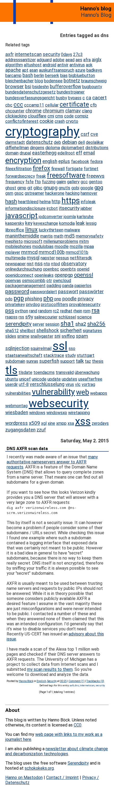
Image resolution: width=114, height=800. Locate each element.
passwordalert (43, 291)
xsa (71, 423)
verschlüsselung (47, 384)
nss (39, 263)
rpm (86, 310)
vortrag (88, 384)
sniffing (68, 336)
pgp (19, 298)
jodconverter (51, 216)
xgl (44, 423)
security (51, 54)
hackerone (54, 193)
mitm (84, 241)
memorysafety (89, 236)
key (28, 223)
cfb (93, 105)
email (89, 153)
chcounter (14, 110)
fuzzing (48, 181)
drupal (25, 153)
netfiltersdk (81, 257)
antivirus (77, 64)
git (29, 187)
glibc (37, 187)
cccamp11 (34, 105)
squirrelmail (40, 348)
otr (49, 280)
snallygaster (41, 336)
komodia (67, 223)
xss (83, 421)
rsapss (11, 317)
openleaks (44, 275)
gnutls (64, 187)
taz (88, 361)
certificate (74, 104)
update (54, 379)
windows (37, 412)
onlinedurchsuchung (23, 269)
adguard (44, 59)
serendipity (18, 324)
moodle (62, 246)
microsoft (33, 241)
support (67, 361)
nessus (62, 257)
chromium (53, 110)
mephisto (14, 241)
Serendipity (78, 763)
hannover (89, 193)
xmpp (61, 423)
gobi (75, 187)
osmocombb (33, 280)
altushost (33, 64)
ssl (60, 346)
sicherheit (71, 330)
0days (66, 54)
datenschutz (39, 142)
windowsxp (56, 412)
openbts (68, 269)
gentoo (95, 181)
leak (80, 223)
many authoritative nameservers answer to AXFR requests (52, 462)
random (45, 310)
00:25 (63, 681)
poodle (69, 298)
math (58, 236)
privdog (33, 304)
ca (88, 97)
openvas (13, 280)
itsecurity (69, 208)
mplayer (12, 252)
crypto (72, 121)
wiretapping (79, 412)
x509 (34, 423)
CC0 (77, 725)
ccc (18, 104)
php (48, 298)
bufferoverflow (65, 86)
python (21, 310)
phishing (33, 298)
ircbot (52, 208)
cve (94, 134)
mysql (33, 257)
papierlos (82, 285)
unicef (25, 379)
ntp (47, 263)
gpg (98, 187)
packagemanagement (25, 285)
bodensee (53, 80)
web (82, 392)
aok (89, 64)
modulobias (43, 246)
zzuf (41, 429)
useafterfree (90, 379)
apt (25, 70)
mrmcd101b (77, 252)
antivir (62, 64)
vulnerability (53, 392)
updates (69, 379)
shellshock (47, 330)
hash (11, 201)
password (17, 291)
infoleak (88, 201)
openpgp (64, 275)
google (86, 187)
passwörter (91, 291)
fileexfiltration (18, 168)
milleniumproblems (60, 241)
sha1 (67, 323)
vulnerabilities (18, 393)
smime (23, 336)
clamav (73, 110)
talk (80, 361)
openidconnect (19, 275)
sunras (32, 361)
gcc (84, 181)
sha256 (96, 324)
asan (33, 70)
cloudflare (37, 116)
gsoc (19, 193)
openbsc (51, 269)
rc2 (56, 310)
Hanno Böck (26, 681)
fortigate (74, 168)
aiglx (97, 59)
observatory (73, 263)
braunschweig (94, 80)
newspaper (15, 263)
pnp (57, 298)
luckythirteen (51, 229)
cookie (47, 121)
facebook (80, 161)
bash (28, 75)
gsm (9, 193)
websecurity (59, 403)
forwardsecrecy (20, 176)
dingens (37, 147)
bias (64, 75)
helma (45, 201)
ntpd (55, 263)
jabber (86, 208)
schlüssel (67, 317)
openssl (83, 275)
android (49, 64)
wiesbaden (16, 412)
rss (21, 317)
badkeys (94, 70)
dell (81, 142)
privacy (86, 299)
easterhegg (44, 153)
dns (77, 685)
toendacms (44, 372)
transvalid (65, 372)
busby (61, 97)
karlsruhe (85, 216)
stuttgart (85, 355)
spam (82, 336)
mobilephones (18, 246)
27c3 (78, 54)
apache (13, 70)
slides (10, 336)
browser (14, 86)
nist (30, 263)
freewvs (95, 176)
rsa (95, 310)
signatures (92, 330)
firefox (41, 168)
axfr (9, 54)
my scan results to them (50, 669)
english (49, 161)
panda (67, 285)
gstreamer (34, 193)
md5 (69, 236)
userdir (11, 384)
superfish (49, 361)
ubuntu (11, 379)
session (52, 324)
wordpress (16, 423)
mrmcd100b (52, 252)
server (38, 324)
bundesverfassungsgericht (30, 97)
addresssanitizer (20, 59)
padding (54, 285)
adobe (58, 59)
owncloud (62, 280)
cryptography (42, 131)
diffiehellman (17, 147)
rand (33, 310)
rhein (77, 310)
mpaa (89, 246)
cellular (52, 105)
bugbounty (92, 86)
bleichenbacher (19, 80)
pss (9, 310)
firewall (58, 168)
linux (31, 229)
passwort (68, 291)
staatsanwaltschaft (23, 355)
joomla (70, 216)
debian (69, 142)
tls (11, 370)
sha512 (12, 330)
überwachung (87, 372)
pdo (8, 298)
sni (57, 336)
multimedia (15, 257)
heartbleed (28, 201)
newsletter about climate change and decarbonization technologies (56, 751)
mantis (46, 236)
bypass (74, 97)
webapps (98, 393)
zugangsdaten (20, 429)
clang (87, 110)
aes (79, 59)
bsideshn (40, 86)
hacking (72, 193)
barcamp (13, 75)
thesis (97, 361)
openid (83, 269)
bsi (28, 86)
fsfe (29, 181)
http (56, 201)
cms (59, 116)
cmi (50, 116)
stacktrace (53, 355)
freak (41, 176)
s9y (29, 317)
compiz (81, 116)
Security (52, 681)
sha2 (80, 324)
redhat (66, 310)
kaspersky (14, 223)
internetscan (28, 54)
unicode (39, 379)
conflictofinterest (21, 121)
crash (60, 121)
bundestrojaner (71, 92)
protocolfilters (54, 304)
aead (69, 59)
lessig (91, 223)
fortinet (91, 168)
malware (72, 229)
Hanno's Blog (96, 15)
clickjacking (16, 116)
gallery (73, 181)
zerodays (100, 423)
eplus (64, 161)
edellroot (66, 153)
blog (39, 80)
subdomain (15, 361)
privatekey (15, 304)
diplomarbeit (72, 147)
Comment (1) (77, 681)
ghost (10, 187)
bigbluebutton (82, 75)
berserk (52, 75)
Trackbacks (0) (95, 681)
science (84, 317)
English (41, 681)
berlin (39, 75)
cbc (8, 105)
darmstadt (15, 142)
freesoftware (66, 175)
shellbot (27, 330)
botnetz (72, 80)
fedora (96, 161)
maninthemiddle (22, 236)
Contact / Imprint (62, 777)
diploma (52, 147)
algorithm (14, 64)
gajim (61, 181)
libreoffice (14, 229)
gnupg (50, 188)
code (69, 116)
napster (48, 257)
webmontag (16, 405)
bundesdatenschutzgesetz (30, 92)
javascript (21, 215)
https (71, 200)
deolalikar (95, 142)
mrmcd (29, 252)
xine (51, 423)
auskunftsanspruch (56, 70)
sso (72, 348)
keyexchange (45, 223)
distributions (96, 147)
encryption (23, 160)
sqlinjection (17, 348)
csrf (85, 134)
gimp (21, 187)
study (70, 355)
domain (12, 153)
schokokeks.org (39, 768)
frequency (14, 181)
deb (57, 142)
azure (80, 70)
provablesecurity (84, 304)
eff (79, 153)
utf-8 (24, 384)
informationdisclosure (25, 208)
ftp (38, 181)
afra (87, 59)
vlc (78, 384)
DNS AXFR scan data (27, 448)
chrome (33, 110)
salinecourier (46, 317)
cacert (99, 98)
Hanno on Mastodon (24, 777)
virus (69, 384)
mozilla (76, 246)
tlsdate (25, 372)
